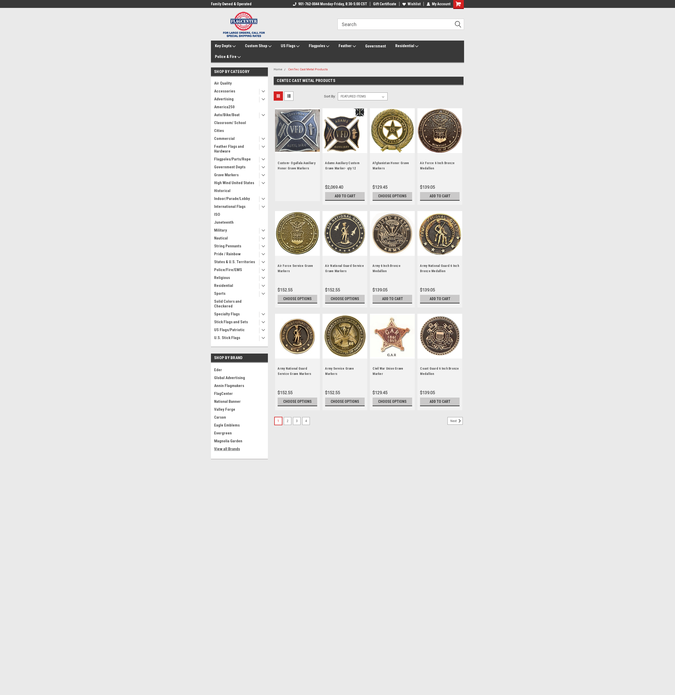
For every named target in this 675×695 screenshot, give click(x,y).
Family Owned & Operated (231, 4)
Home (278, 69)
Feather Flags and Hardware (229, 149)
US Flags (288, 45)
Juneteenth (224, 222)
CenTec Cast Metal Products (308, 69)
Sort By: (330, 96)
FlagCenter (223, 393)
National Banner (227, 401)
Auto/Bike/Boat (227, 114)
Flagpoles (317, 45)
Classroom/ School (230, 122)
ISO (217, 214)
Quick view (297, 149)
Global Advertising (229, 377)
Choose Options (392, 196)
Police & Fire (226, 56)
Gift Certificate (384, 4)
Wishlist (414, 4)
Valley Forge (224, 409)
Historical (222, 190)
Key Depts (223, 45)
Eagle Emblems (227, 425)
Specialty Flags (227, 314)
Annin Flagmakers (229, 385)
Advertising (224, 99)
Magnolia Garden (228, 441)
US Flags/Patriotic (229, 329)
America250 (224, 107)
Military (220, 230)
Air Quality (223, 83)
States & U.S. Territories (234, 262)
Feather (346, 45)
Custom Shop (256, 45)
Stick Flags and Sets (231, 322)
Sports (219, 293)
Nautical (221, 238)
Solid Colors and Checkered (228, 304)
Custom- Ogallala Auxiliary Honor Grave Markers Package (296, 168)
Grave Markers (226, 175)
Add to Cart (345, 196)
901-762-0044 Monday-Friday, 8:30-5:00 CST (332, 4)
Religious (222, 277)
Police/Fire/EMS (228, 269)
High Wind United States (234, 182)
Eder (218, 370)
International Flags (229, 206)
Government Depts (229, 167)
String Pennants (227, 246)
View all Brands (227, 449)
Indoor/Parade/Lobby (232, 198)
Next (454, 421)
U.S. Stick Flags (227, 337)
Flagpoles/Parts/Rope (232, 159)
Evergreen (223, 433)
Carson (220, 417)
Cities (219, 130)
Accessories (224, 91)
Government (375, 46)
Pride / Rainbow (227, 254)
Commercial (224, 138)
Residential (405, 45)
